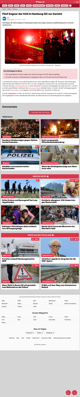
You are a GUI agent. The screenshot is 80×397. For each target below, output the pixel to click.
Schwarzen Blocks (35, 88)
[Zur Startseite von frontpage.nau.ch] (40, 2)
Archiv (35, 306)
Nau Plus (35, 303)
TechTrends (67, 319)
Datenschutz (35, 338)
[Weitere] (70, 5)
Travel (34, 319)
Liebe (34, 316)
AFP (8, 17)
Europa (15, 9)
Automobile (52, 319)
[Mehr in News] (40, 176)
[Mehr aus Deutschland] (40, 235)
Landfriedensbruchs (21, 86)
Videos (19, 303)
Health (3, 316)
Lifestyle (4, 306)
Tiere (18, 319)
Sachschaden (14, 90)
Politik (19, 300)
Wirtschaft (4, 303)
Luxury (50, 316)
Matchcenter (52, 300)
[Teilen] (68, 392)
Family (66, 316)
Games (50, 303)
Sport (34, 300)
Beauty (3, 322)
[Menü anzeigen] (77, 2)
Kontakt (28, 338)
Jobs (22, 338)
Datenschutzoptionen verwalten (62, 338)
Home (4, 9)
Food (3, 319)
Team (17, 338)
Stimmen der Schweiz (70, 303)
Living (19, 316)
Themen (19, 306)
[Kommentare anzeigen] (74, 392)
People (66, 300)
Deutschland (10, 19)
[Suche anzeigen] (74, 2)
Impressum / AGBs (46, 338)
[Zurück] (2, 2)
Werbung (11, 338)
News (9, 9)
